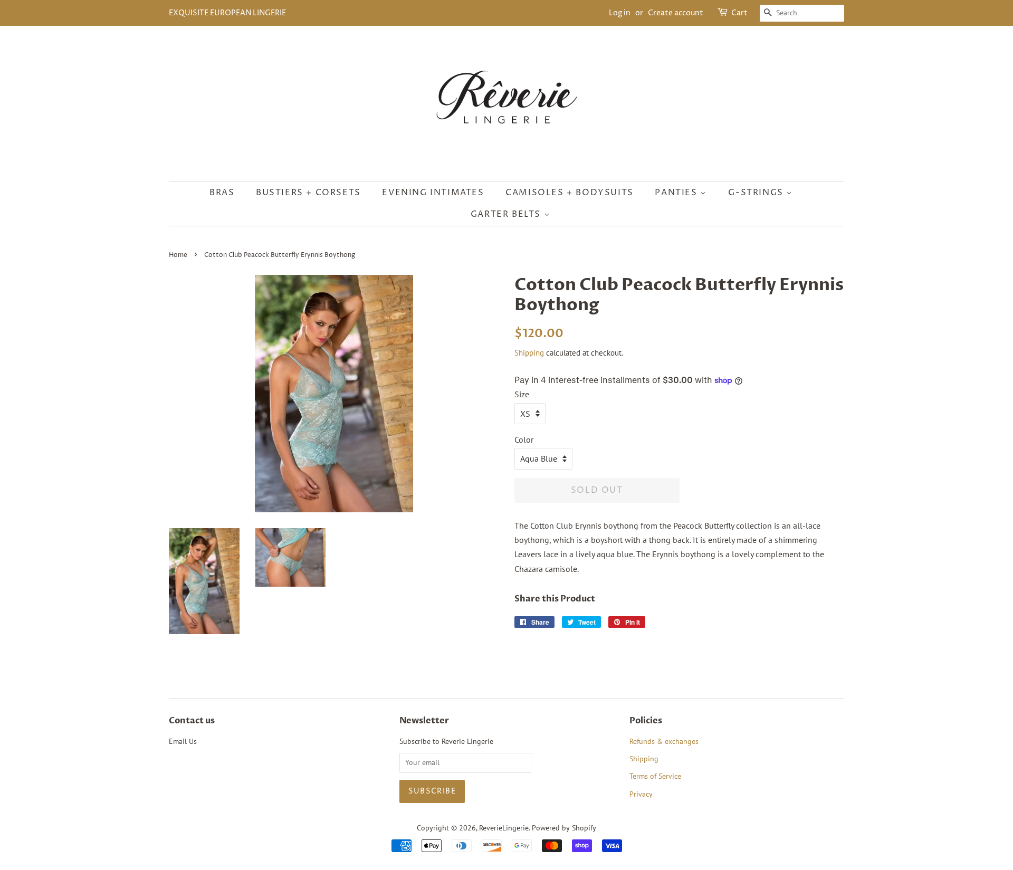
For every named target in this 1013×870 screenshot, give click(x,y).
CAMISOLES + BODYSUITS (569, 192)
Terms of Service (655, 776)
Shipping (529, 353)
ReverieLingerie (504, 828)
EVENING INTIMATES (433, 192)
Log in (619, 13)
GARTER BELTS (507, 214)
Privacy (641, 794)
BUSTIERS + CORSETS (308, 192)
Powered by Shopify (564, 828)
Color (523, 439)
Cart (739, 13)
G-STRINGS (757, 192)
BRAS (221, 192)
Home (178, 255)
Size (521, 394)
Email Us (183, 741)
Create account (675, 13)
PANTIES (677, 192)
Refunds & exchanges (664, 741)
